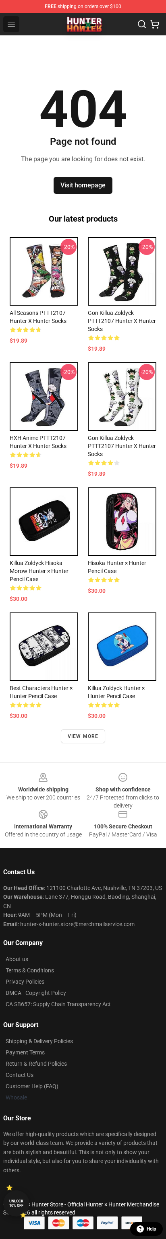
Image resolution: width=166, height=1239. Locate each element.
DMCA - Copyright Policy (36, 993)
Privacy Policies (25, 981)
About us (17, 959)
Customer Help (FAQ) (32, 1086)
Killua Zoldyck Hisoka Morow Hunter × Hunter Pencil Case (39, 571)
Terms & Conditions (30, 970)
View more (83, 736)
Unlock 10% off (16, 1203)
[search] (142, 24)
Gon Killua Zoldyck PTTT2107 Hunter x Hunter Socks (122, 321)
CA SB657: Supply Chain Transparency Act (58, 1004)
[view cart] (155, 24)
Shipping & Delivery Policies (39, 1041)
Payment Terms (25, 1052)
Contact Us (19, 1075)
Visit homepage (83, 185)
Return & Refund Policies (36, 1063)
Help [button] (151, 1229)
